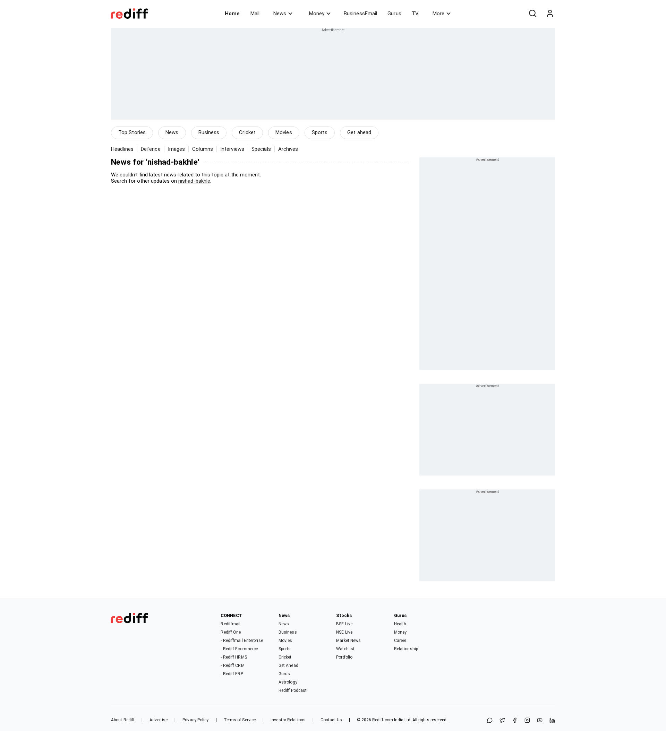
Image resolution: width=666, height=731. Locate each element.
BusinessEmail (360, 13)
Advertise (159, 719)
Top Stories (132, 132)
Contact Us (331, 719)
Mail (254, 13)
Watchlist (345, 648)
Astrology (288, 682)
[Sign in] (550, 13)
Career (400, 640)
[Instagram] (527, 720)
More (438, 13)
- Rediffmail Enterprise (242, 640)
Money (316, 13)
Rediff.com (382, 719)
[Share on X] (502, 720)
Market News (348, 640)
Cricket (247, 132)
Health (400, 623)
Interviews (232, 149)
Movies (283, 132)
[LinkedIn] (552, 720)
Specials (261, 149)
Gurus (394, 13)
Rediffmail (230, 623)
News (279, 13)
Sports (320, 132)
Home (232, 13)
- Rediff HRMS (234, 657)
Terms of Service (240, 719)
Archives (288, 149)
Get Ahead (288, 665)
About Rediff (123, 719)
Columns (202, 149)
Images (176, 149)
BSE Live (344, 623)
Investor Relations (288, 719)
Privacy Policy (195, 719)
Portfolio (344, 657)
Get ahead (359, 132)
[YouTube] (540, 720)
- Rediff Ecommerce (239, 648)
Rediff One (231, 632)
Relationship (406, 648)
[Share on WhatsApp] (490, 720)
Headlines (122, 149)
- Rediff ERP (232, 673)
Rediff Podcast (293, 690)
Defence (151, 149)
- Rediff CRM (232, 665)
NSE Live (344, 632)
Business (209, 132)
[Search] (532, 13)
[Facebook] (515, 720)
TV (415, 13)
